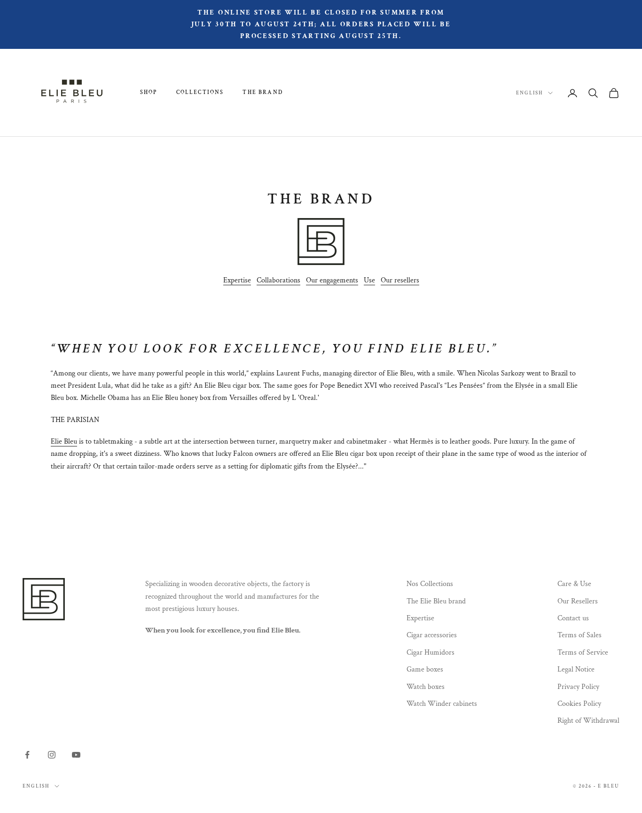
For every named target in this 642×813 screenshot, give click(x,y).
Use (369, 280)
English (529, 93)
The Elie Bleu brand (436, 601)
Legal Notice (576, 669)
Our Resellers (577, 601)
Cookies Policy (579, 704)
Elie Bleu (64, 441)
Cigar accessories (432, 635)
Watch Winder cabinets (442, 704)
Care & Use (574, 584)
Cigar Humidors (430, 652)
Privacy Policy (578, 687)
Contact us (573, 618)
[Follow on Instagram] (51, 754)
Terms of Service (582, 652)
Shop (148, 92)
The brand (262, 92)
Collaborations (278, 280)
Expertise (237, 280)
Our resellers (400, 280)
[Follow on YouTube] (76, 754)
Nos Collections (430, 584)
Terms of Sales (579, 635)
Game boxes (425, 669)
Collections (200, 92)
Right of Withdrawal (588, 721)
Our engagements (332, 280)
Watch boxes (426, 687)
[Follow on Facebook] (27, 754)
